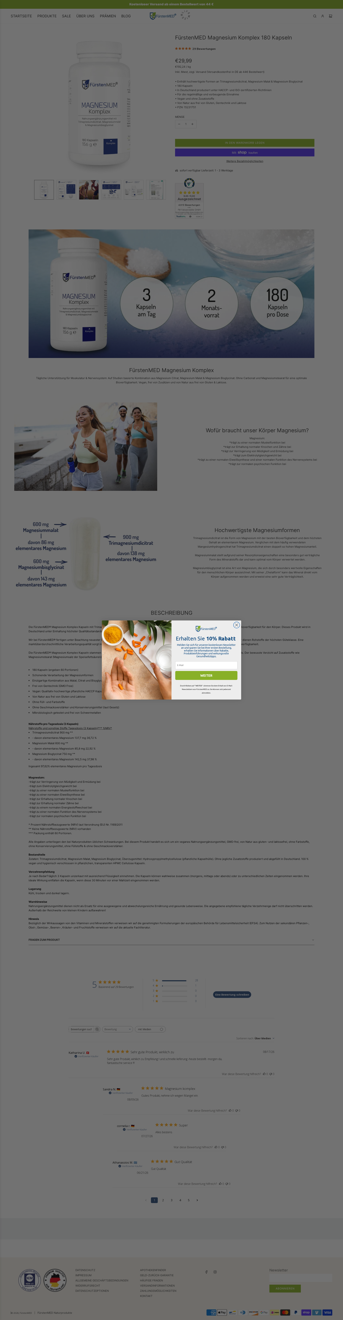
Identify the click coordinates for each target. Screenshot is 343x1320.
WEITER (206, 675)
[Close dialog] (236, 625)
